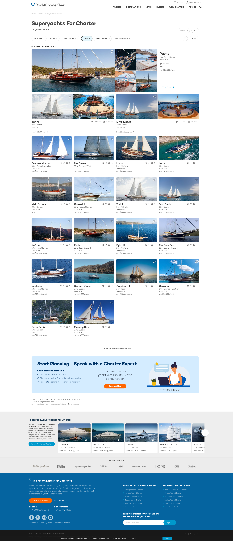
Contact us (62, 500)
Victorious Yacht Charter (174, 496)
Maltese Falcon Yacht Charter (176, 490)
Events (160, 7)
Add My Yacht (46, 523)
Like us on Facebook (31, 517)
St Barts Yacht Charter (133, 496)
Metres (182, 30)
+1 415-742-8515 (62, 509)
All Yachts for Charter (43, 444)
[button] (35, 148)
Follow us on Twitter (37, 517)
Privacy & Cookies (196, 534)
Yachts (117, 7)
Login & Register (195, 2)
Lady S (130, 444)
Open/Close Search (200, 7)
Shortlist (180, 2)
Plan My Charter (40, 500)
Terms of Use (183, 534)
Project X (98, 444)
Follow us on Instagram (44, 517)
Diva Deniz (123, 122)
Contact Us (33, 523)
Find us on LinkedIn (50, 517)
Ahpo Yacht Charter (172, 507)
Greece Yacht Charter (133, 500)
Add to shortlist (112, 52)
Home (34, 14)
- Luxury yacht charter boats (56, 5)
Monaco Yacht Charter (133, 493)
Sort (195, 38)
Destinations (133, 7)
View (166, 87)
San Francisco (61, 506)
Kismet (197, 444)
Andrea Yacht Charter (173, 500)
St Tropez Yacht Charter (134, 490)
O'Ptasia (64, 444)
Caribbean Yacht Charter (134, 507)
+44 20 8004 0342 (39, 509)
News (149, 7)
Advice (192, 7)
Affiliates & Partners (62, 523)
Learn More (134, 538)
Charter (40, 14)
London (33, 506)
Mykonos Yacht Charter (133, 503)
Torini (35, 122)
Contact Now (115, 386)
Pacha (165, 54)
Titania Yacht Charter (172, 503)
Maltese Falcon (169, 444)
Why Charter (176, 7)
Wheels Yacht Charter (173, 493)
